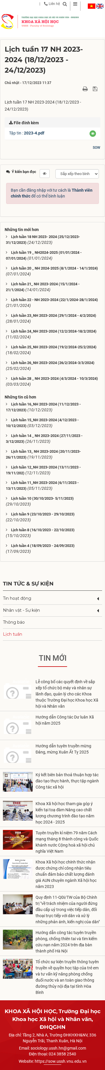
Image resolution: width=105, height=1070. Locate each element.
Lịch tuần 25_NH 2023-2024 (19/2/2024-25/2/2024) (54, 347)
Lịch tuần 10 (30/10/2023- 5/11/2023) (42, 498)
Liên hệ (54, 4)
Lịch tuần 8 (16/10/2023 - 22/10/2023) (43, 530)
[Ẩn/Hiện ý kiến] (45, 173)
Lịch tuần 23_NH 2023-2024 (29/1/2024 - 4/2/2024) (53, 315)
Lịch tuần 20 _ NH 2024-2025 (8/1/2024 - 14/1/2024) (54, 268)
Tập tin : (26, 133)
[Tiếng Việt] (91, 6)
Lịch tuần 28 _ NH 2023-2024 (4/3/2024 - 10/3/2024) (54, 378)
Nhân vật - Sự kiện (21, 610)
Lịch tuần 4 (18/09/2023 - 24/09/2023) (43, 545)
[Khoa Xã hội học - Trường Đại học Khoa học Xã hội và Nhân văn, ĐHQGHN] (7, 21)
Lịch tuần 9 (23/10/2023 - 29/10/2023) (43, 514)
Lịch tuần (12, 634)
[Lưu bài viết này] (96, 88)
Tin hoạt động (17, 598)
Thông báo (14, 622)
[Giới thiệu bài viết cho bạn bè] (78, 88)
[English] (100, 6)
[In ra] (86, 88)
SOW (96, 148)
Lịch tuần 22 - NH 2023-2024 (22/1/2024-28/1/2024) (54, 300)
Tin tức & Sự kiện (28, 583)
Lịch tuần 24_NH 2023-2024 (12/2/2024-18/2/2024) (54, 331)
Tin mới (52, 658)
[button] (92, 134)
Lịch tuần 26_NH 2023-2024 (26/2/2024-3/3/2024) (52, 363)
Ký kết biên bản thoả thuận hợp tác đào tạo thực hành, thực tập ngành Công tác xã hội (67, 780)
